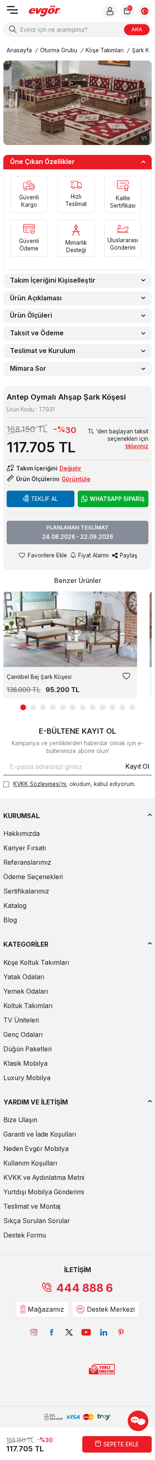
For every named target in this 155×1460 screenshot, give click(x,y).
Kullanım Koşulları (30, 1163)
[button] (11, 103)
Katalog (14, 906)
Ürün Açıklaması (36, 298)
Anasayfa (19, 50)
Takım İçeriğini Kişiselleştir (52, 280)
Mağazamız (46, 1309)
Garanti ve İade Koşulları (39, 1134)
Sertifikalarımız (26, 891)
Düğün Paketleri (27, 1049)
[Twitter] (69, 1332)
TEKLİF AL (44, 499)
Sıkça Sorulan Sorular (36, 1221)
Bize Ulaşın (20, 1120)
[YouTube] (86, 1332)
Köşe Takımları (105, 50)
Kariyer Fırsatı (24, 848)
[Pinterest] (121, 1332)
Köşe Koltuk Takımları (36, 962)
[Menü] (12, 12)
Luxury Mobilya (26, 1078)
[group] (77, 103)
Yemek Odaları (25, 991)
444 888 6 (84, 1288)
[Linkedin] (103, 1332)
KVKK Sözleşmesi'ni (39, 784)
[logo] (44, 11)
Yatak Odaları (23, 977)
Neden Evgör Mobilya (36, 1149)
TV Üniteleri (21, 1020)
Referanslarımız (27, 862)
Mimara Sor (28, 368)
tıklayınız (136, 446)
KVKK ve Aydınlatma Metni (43, 1178)
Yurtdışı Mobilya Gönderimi (43, 1192)
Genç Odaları (23, 1035)
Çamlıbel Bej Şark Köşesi (39, 677)
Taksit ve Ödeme (37, 333)
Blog (10, 920)
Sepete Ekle (121, 1444)
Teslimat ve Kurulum (42, 351)
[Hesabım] (110, 11)
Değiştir (70, 468)
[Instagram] (34, 1332)
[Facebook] (51, 1332)
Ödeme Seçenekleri (33, 877)
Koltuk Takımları (27, 1006)
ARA (136, 29)
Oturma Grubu (58, 50)
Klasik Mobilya (25, 1063)
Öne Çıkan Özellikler (42, 162)
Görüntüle (76, 479)
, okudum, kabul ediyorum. (74, 784)
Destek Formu (24, 1235)
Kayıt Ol (137, 766)
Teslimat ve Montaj (31, 1206)
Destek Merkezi (111, 1309)
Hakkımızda (21, 834)
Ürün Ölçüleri (31, 315)
